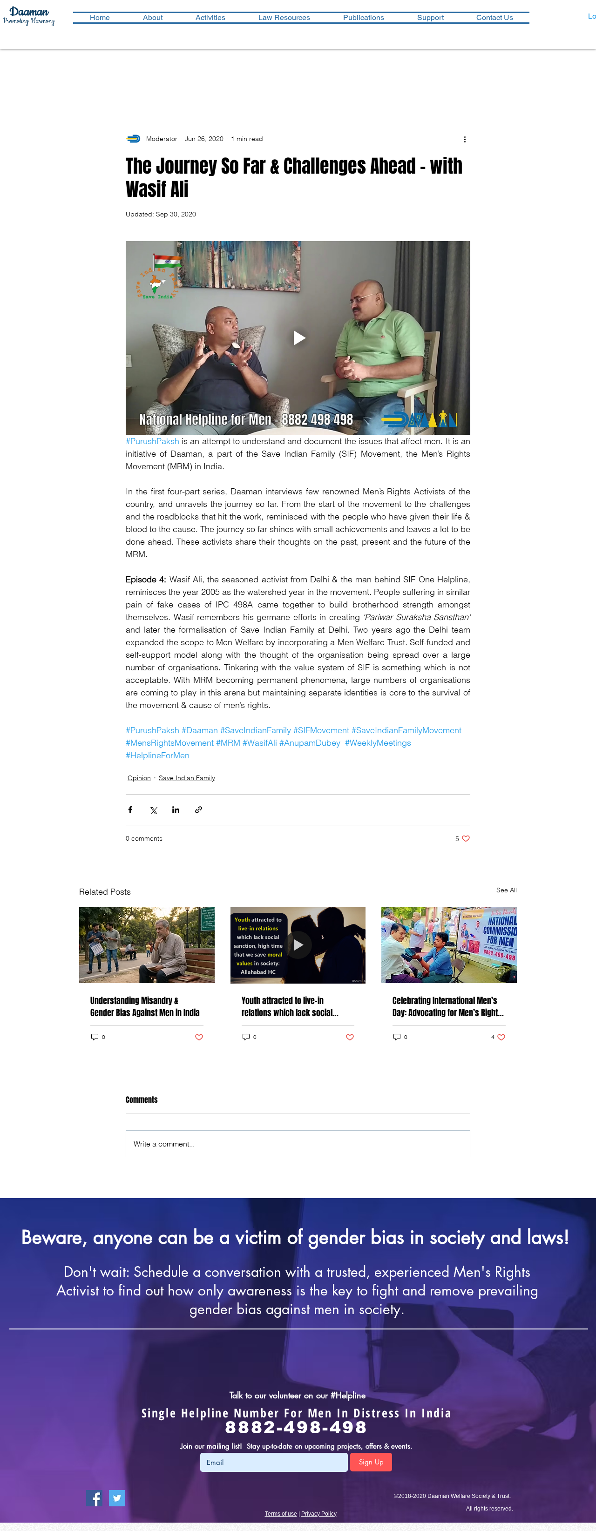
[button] (210, 17)
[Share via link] (198, 809)
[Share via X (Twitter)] (153, 809)
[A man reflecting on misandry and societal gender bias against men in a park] (147, 945)
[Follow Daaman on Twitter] (117, 1498)
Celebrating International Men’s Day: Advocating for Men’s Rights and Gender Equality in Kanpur (447, 1007)
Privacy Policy (319, 1514)
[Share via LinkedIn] (175, 809)
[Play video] (298, 338)
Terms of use (281, 1514)
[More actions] (464, 138)
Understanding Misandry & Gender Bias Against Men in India (145, 1007)
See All (506, 890)
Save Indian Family (187, 778)
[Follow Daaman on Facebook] (94, 1498)
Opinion (139, 778)
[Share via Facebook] (130, 809)
